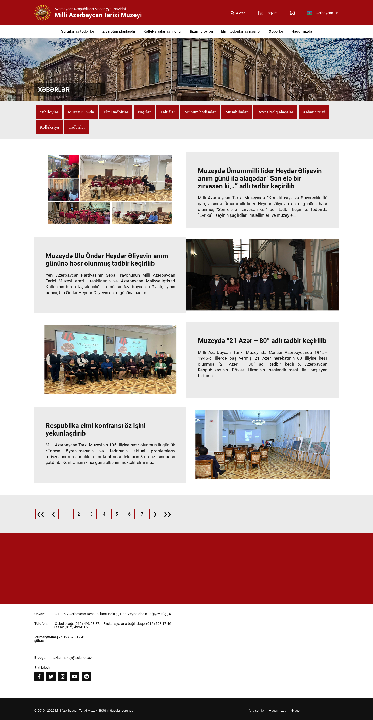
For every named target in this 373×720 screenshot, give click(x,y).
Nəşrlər (144, 112)
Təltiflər (167, 112)
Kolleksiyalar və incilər (163, 31)
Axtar (240, 13)
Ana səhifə (256, 710)
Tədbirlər (77, 127)
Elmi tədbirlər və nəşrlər (241, 31)
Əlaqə (295, 710)
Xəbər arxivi (314, 112)
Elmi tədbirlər (116, 112)
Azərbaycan (323, 13)
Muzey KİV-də (81, 112)
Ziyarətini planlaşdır (118, 31)
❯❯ (167, 514)
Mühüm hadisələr (200, 112)
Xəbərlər (276, 31)
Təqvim (271, 13)
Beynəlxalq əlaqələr (275, 112)
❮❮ (40, 514)
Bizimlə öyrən (201, 31)
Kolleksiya (49, 127)
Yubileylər (49, 112)
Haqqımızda (301, 31)
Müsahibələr (236, 112)
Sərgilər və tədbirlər (77, 31)
